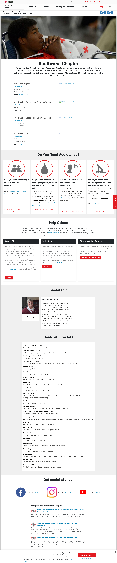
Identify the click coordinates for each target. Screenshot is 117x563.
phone (13, 267)
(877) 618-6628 (23, 95)
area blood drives (53, 233)
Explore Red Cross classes (97, 211)
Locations (27, 11)
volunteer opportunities (56, 262)
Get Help (99, 7)
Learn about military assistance (71, 211)
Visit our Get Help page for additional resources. (13, 210)
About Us (32, 7)
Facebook (37, 492)
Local (9, 11)
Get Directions (18, 86)
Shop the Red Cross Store (94, 1)
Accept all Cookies (87, 555)
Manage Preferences (87, 558)
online (7, 267)
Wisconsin (14, 11)
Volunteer (85, 7)
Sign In (72, 1)
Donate (46, 7)
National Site (109, 1)
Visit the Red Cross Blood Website (44, 210)
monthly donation (10, 269)
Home (4, 11)
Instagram (68, 492)
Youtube (98, 492)
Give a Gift (10, 241)
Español (80, 1)
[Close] (115, 552)
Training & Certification (65, 7)
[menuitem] (14, 6)
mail (20, 267)
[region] (58, 556)
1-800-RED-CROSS (14, 191)
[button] (110, 7)
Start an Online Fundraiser (92, 241)
